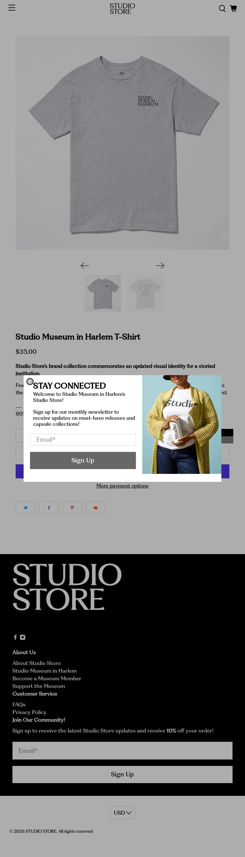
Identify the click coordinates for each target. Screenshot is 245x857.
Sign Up (82, 460)
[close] (30, 381)
